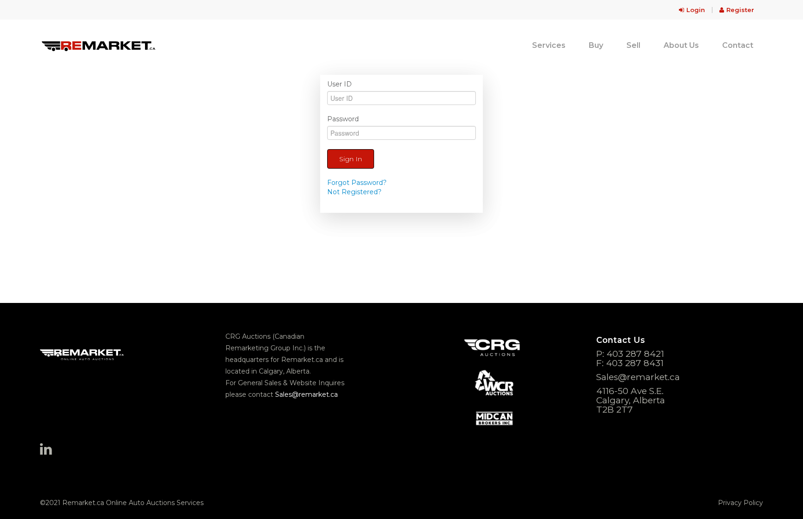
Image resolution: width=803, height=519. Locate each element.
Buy (596, 45)
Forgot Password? (357, 182)
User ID (339, 84)
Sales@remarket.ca (306, 394)
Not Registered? (354, 192)
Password (343, 119)
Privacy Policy (740, 503)
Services (549, 45)
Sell (633, 45)
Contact (737, 45)
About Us (681, 45)
